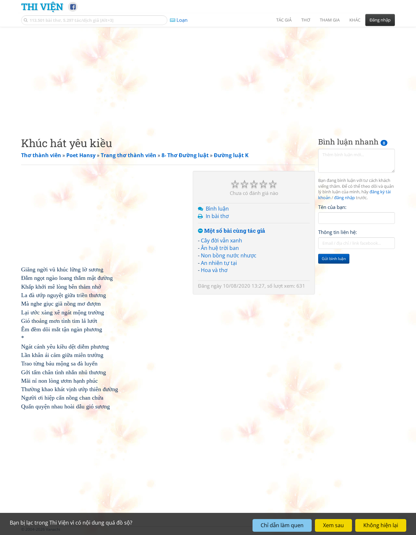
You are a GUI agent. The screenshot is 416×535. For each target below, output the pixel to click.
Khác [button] (354, 20)
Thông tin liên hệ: (337, 232)
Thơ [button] (305, 20)
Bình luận (217, 208)
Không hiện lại (380, 525)
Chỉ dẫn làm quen (282, 525)
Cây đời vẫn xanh (221, 240)
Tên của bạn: (332, 207)
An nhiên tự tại (219, 263)
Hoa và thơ (214, 270)
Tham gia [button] (330, 20)
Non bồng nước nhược (228, 255)
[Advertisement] (208, 76)
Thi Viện (42, 6)
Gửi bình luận (334, 259)
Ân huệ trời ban (220, 248)
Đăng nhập (380, 20)
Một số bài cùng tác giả (234, 231)
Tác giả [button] (284, 20)
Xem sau (333, 525)
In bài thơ (217, 216)
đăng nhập (344, 198)
